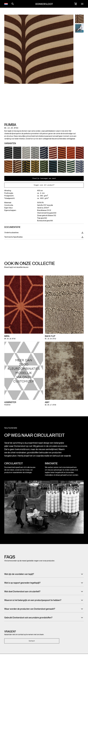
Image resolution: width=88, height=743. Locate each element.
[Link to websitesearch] (12, 4)
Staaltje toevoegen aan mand (44, 178)
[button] (6, 4)
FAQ (47, 700)
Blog (47, 704)
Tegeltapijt (7, 700)
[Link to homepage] (44, 4)
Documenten (70, 700)
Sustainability (29, 704)
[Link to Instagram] (5, 686)
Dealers (69, 696)
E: (14, 680)
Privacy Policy (8, 724)
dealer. (70, 720)
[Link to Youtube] (17, 686)
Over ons (49, 696)
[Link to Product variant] (8, 153)
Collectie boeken (30, 696)
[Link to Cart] (76, 4)
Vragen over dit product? (44, 185)
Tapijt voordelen (30, 708)
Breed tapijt (8, 696)
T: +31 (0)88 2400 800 (12, 677)
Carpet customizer (10, 708)
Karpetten (7, 704)
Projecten (28, 700)
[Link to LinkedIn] (13, 686)
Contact (32, 641)
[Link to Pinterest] (9, 686)
